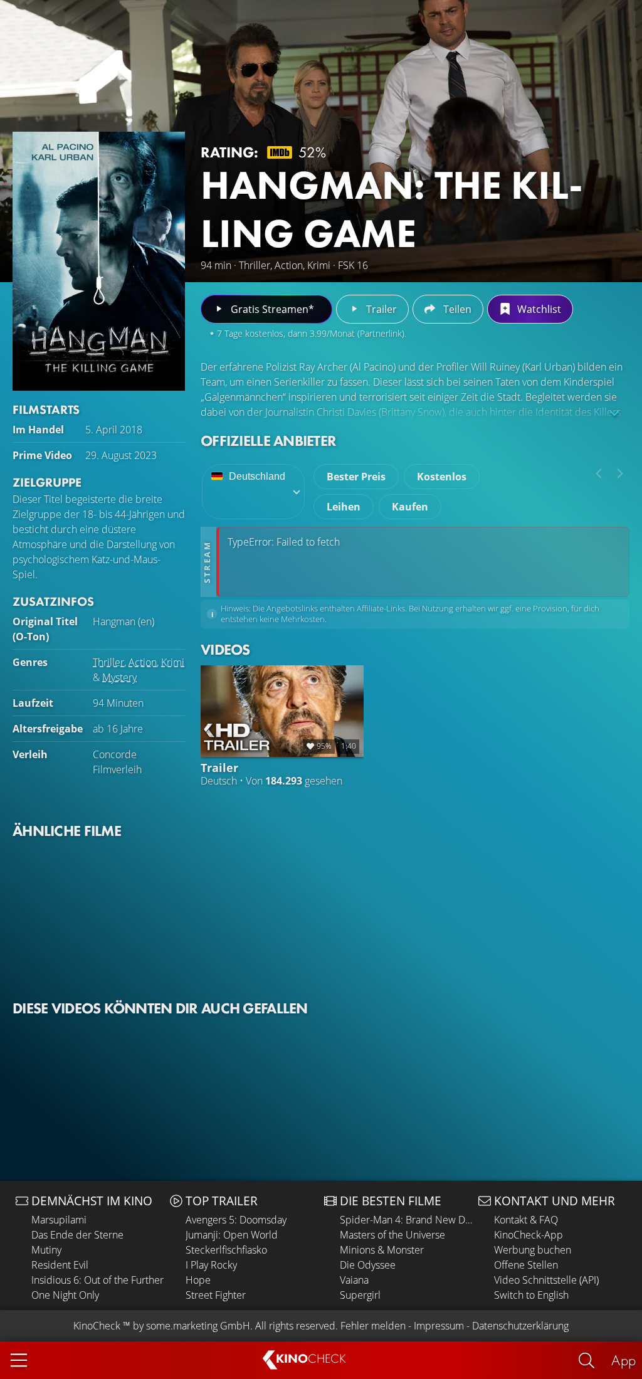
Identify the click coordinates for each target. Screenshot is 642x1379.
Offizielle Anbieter (268, 440)
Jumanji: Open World (232, 1234)
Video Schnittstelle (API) (546, 1280)
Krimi (172, 662)
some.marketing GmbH (198, 1326)
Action (143, 662)
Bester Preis (356, 476)
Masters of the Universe (392, 1234)
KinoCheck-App (528, 1234)
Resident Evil (59, 1265)
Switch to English (531, 1295)
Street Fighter (216, 1295)
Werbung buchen (532, 1250)
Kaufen (410, 507)
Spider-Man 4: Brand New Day (406, 1219)
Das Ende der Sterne (77, 1234)
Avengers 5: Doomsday (236, 1219)
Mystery (119, 677)
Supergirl (360, 1295)
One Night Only (65, 1295)
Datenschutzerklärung (520, 1326)
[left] (598, 473)
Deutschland (257, 476)
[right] (620, 473)
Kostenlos (441, 476)
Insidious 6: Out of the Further (97, 1280)
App (623, 1360)
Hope (198, 1280)
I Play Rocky (211, 1265)
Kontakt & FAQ (526, 1219)
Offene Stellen (526, 1265)
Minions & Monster (382, 1250)
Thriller (108, 662)
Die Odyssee (368, 1265)
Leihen (343, 507)
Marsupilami (59, 1219)
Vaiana (354, 1280)
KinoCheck (96, 1326)
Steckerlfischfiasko (226, 1250)
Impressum (439, 1326)
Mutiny (46, 1250)
